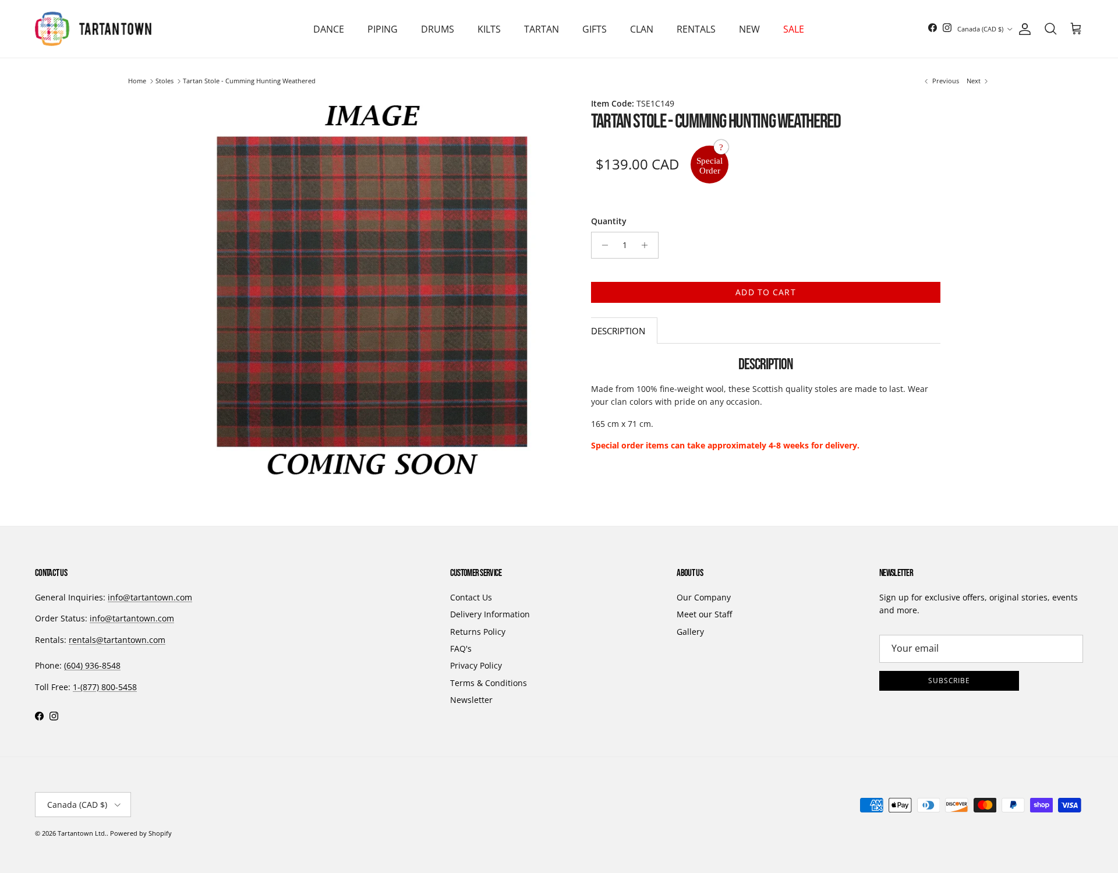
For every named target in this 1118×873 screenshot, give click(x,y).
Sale (793, 29)
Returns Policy (477, 631)
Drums (437, 29)
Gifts (594, 29)
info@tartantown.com (150, 597)
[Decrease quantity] (602, 245)
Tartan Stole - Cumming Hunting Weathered (249, 81)
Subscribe (949, 680)
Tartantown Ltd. (82, 833)
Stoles (164, 81)
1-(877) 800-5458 (105, 686)
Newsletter (471, 699)
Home (137, 81)
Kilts (489, 29)
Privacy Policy (476, 665)
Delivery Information (490, 614)
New (749, 29)
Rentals (696, 29)
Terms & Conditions (488, 682)
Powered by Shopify (141, 833)
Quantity (609, 221)
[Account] (1022, 29)
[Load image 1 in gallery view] (371, 291)
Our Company (704, 597)
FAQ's (461, 648)
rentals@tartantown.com (117, 639)
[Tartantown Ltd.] (93, 29)
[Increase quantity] (648, 245)
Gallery (690, 631)
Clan (641, 29)
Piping (382, 29)
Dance (328, 29)
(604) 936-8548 (92, 665)
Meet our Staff (704, 614)
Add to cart (765, 292)
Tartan (541, 29)
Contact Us (471, 597)
